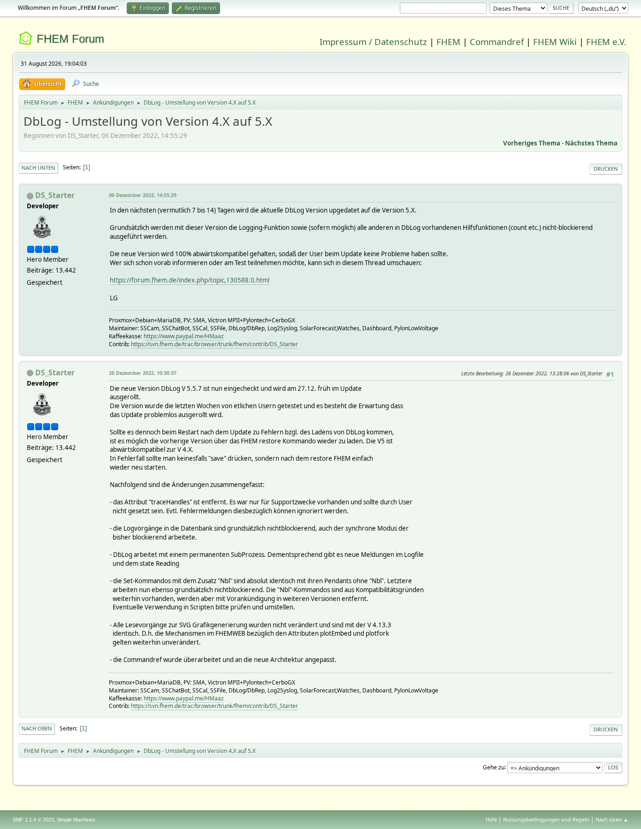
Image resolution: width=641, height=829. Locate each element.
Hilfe (491, 819)
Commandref (497, 41)
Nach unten (38, 167)
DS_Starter (55, 195)
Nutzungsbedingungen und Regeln (546, 819)
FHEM (448, 41)
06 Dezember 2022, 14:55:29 (142, 194)
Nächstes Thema (591, 143)
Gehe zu (493, 767)
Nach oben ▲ (611, 819)
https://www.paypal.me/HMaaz (184, 336)
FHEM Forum (70, 38)
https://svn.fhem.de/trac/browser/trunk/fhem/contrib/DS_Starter (214, 344)
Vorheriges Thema (531, 143)
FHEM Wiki (555, 41)
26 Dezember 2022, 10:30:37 (142, 372)
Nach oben (37, 728)
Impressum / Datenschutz (373, 41)
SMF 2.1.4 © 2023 (33, 819)
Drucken (606, 168)
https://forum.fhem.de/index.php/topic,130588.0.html (189, 280)
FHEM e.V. (606, 41)
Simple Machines (76, 819)
